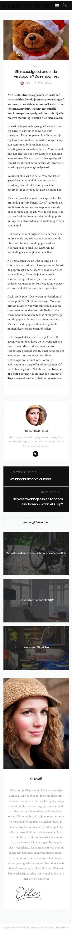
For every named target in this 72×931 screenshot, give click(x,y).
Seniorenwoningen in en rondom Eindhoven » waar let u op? (38, 502)
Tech (36, 66)
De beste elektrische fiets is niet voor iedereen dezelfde (36, 553)
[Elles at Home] (27, 5)
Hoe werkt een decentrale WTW (36, 600)
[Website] (35, 454)
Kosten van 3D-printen (36, 647)
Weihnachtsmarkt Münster (30, 479)
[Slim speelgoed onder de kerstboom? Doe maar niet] (36, 40)
